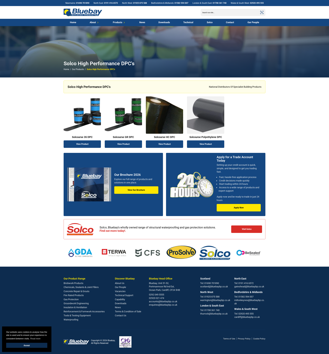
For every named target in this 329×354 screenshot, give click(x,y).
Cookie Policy (259, 339)
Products (117, 22)
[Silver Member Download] (125, 342)
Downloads (164, 22)
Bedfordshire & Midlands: (169, 3)
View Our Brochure (136, 190)
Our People (253, 22)
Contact (230, 22)
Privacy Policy (244, 339)
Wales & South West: (247, 3)
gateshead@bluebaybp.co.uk (249, 286)
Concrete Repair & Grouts (76, 291)
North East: (106, 3)
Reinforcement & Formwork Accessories (84, 311)
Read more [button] (35, 339)
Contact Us (120, 315)
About (93, 22)
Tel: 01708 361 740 (210, 310)
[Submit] (261, 12)
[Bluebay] (83, 12)
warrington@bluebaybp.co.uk (215, 300)
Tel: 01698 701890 (209, 283)
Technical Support (124, 295)
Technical (188, 22)
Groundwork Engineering (76, 303)
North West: (134, 3)
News (142, 22)
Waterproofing (71, 319)
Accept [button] (27, 345)
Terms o (226, 339)
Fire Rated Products (74, 295)
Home (73, 22)
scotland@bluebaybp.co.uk (214, 286)
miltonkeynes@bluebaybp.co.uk (249, 302)
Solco (210, 22)
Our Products (78, 69)
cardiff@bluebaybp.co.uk (247, 317)
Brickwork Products (73, 283)
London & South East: (209, 3)
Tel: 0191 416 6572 (244, 283)
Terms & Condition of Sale (128, 311)
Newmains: (77, 3)
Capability (120, 299)
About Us (119, 283)
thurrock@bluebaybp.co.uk (214, 313)
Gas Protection (71, 299)
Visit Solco (247, 229)
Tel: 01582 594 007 (244, 296)
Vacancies (120, 291)
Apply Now (239, 207)
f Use (232, 339)
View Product (82, 144)
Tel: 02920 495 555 (244, 313)
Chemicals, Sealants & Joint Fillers (81, 287)
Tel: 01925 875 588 (210, 296)
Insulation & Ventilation (75, 307)
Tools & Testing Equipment (77, 315)
